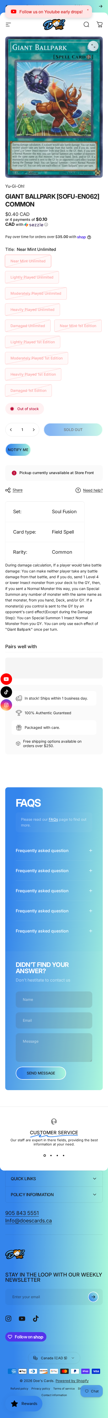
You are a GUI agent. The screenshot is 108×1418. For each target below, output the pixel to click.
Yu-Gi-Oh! (14, 186)
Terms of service (64, 1388)
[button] (28, 222)
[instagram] (6, 705)
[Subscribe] (93, 1297)
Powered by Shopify (72, 1381)
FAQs (53, 819)
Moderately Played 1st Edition (36, 358)
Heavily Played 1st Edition (33, 374)
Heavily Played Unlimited (32, 309)
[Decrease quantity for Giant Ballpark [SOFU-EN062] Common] (11, 429)
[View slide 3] (57, 1156)
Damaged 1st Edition (28, 390)
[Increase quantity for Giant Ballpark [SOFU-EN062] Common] (33, 429)
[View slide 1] (44, 1156)
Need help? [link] (93, 490)
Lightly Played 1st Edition (32, 342)
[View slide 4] (63, 1156)
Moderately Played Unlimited (35, 293)
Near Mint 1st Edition (78, 325)
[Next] (100, 6)
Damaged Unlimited (27, 325)
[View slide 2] (51, 1156)
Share (18, 490)
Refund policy (19, 1388)
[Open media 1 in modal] (93, 46)
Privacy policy (40, 1388)
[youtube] (7, 679)
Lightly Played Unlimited (31, 277)
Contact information (54, 1395)
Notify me (18, 449)
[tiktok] (6, 692)
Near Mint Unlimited (28, 261)
